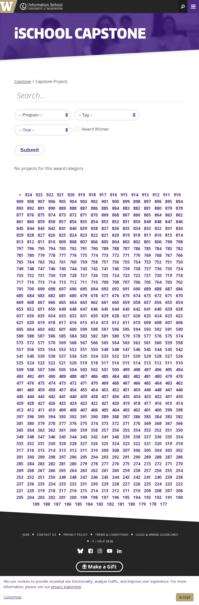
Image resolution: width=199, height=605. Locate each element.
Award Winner (95, 129)
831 (169, 227)
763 (41, 261)
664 (73, 301)
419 (126, 402)
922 (50, 194)
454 (94, 389)
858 (52, 221)
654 (179, 301)
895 (169, 200)
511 (169, 362)
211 (126, 490)
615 (84, 321)
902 (94, 200)
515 (126, 362)
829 (20, 234)
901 (105, 200)
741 (105, 268)
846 (179, 221)
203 (41, 496)
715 (41, 281)
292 (116, 456)
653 (20, 308)
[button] (182, 6)
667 (41, 301)
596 (116, 328)
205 (20, 496)
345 (63, 436)
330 (52, 442)
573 (20, 342)
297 (63, 456)
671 (169, 295)
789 (105, 247)
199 (84, 496)
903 (84, 200)
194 (137, 496)
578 (137, 335)
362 (52, 429)
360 (73, 429)
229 (105, 483)
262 (94, 469)
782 (179, 247)
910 (177, 194)
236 (31, 483)
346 (52, 436)
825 (63, 234)
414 (179, 402)
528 (158, 355)
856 (73, 221)
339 (126, 436)
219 (41, 490)
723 (126, 274)
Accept (184, 597)
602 (52, 328)
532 (116, 355)
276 (116, 463)
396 (31, 416)
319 (169, 442)
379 (41, 422)
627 (126, 315)
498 (137, 368)
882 (137, 207)
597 (105, 328)
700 (31, 288)
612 (116, 321)
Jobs (26, 534)
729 (63, 274)
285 (20, 463)
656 (158, 301)
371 (126, 422)
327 (84, 442)
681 (63, 295)
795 (41, 247)
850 (137, 221)
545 (148, 348)
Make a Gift (102, 566)
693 (105, 288)
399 (169, 409)
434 (137, 395)
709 (105, 281)
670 (179, 295)
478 (179, 375)
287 (169, 456)
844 (31, 227)
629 (105, 315)
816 (158, 234)
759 (84, 261)
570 (52, 342)
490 (52, 375)
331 (41, 442)
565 (105, 342)
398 (179, 409)
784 (158, 247)
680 (73, 295)
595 (126, 328)
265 (63, 469)
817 (148, 234)
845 (20, 227)
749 (20, 268)
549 (105, 348)
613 (105, 321)
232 (73, 483)
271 (169, 463)
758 (94, 261)
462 (179, 382)
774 (94, 254)
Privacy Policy (75, 534)
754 (137, 261)
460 (31, 389)
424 (73, 402)
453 (105, 389)
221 (20, 490)
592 (158, 328)
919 (82, 194)
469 (105, 382)
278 (94, 463)
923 (39, 194)
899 (126, 200)
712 (73, 281)
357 (105, 429)
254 (179, 469)
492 (31, 375)
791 (84, 247)
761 (63, 261)
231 (84, 483)
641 (148, 308)
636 (31, 315)
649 (63, 308)
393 (63, 416)
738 (137, 268)
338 (137, 436)
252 (31, 476)
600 (73, 328)
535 (84, 355)
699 (41, 288)
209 (148, 490)
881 (148, 207)
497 (148, 368)
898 (137, 200)
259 (126, 469)
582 (94, 335)
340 (116, 436)
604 (31, 328)
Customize (13, 597)
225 (148, 483)
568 (73, 342)
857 (63, 221)
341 (105, 436)
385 (148, 416)
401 (148, 409)
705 (148, 281)
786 (137, 247)
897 (148, 200)
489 (63, 375)
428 (31, 402)
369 (148, 422)
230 (94, 483)
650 (52, 308)
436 (116, 395)
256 (158, 469)
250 (52, 476)
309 (105, 449)
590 (179, 328)
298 (52, 456)
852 (116, 221)
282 (52, 463)
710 (94, 281)
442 (52, 395)
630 (94, 315)
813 (20, 241)
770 (137, 254)
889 (63, 207)
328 (73, 442)
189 (36, 503)
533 (105, 355)
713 (63, 281)
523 (41, 362)
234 (52, 483)
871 (84, 214)
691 (126, 288)
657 (148, 301)
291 (126, 456)
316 (31, 449)
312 (73, 449)
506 (52, 368)
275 (126, 463)
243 (126, 476)
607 (169, 321)
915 (124, 194)
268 (31, 469)
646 (94, 308)
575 (169, 335)
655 (169, 301)
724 (116, 274)
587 (41, 335)
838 (94, 227)
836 (116, 227)
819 (126, 234)
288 (158, 456)
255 (169, 469)
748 (31, 268)
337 (148, 436)
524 (31, 362)
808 (73, 241)
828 (31, 234)
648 (73, 308)
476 (31, 382)
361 (63, 429)
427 (41, 402)
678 (94, 295)
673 (148, 295)
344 (73, 436)
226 (137, 483)
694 (94, 288)
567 (84, 342)
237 (20, 483)
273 (148, 463)
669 (20, 301)
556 (31, 348)
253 (20, 476)
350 (179, 429)
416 (158, 402)
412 (31, 409)
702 (179, 281)
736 (158, 268)
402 (137, 409)
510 (179, 362)
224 (158, 483)
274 (137, 463)
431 (169, 395)
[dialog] (99, 590)
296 (73, 456)
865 (148, 214)
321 (148, 442)
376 (73, 422)
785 (148, 247)
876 (31, 214)
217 (63, 490)
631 (84, 315)
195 (126, 496)
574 (179, 335)
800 (158, 241)
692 (116, 288)
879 (169, 207)
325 (105, 442)
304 (158, 449)
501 (105, 368)
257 (148, 469)
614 (94, 321)
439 (84, 395)
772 (116, 254)
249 (63, 476)
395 (41, 416)
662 (94, 301)
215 (84, 490)
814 (179, 234)
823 (84, 234)
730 (52, 274)
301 (20, 456)
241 (148, 476)
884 (116, 207)
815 (169, 234)
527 (169, 355)
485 (105, 375)
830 (179, 227)
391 (84, 416)
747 (41, 268)
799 (169, 241)
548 (116, 348)
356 (116, 429)
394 (52, 416)
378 (52, 422)
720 (158, 274)
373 (105, 422)
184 (89, 503)
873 (63, 214)
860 (31, 221)
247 (84, 476)
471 (84, 382)
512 (158, 362)
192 (158, 496)
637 (20, 315)
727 (84, 274)
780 (31, 254)
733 (20, 274)
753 (148, 261)
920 (71, 194)
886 (94, 207)
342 (94, 436)
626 (137, 315)
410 (52, 409)
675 (126, 295)
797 (20, 247)
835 (126, 227)
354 (137, 429)
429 (20, 402)
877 (20, 214)
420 (116, 402)
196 (116, 496)
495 (169, 368)
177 (164, 503)
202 (52, 496)
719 (169, 274)
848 (158, 221)
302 (179, 449)
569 (63, 342)
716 (31, 281)
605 (20, 328)
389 (105, 416)
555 (41, 348)
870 (94, 214)
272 (158, 463)
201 (63, 496)
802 (137, 241)
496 (158, 368)
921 (60, 194)
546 (137, 348)
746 (52, 268)
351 (169, 429)
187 (57, 503)
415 (169, 402)
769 (148, 254)
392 (73, 416)
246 (94, 476)
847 (169, 221)
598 (94, 328)
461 (20, 389)
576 (158, 335)
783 (169, 247)
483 (126, 375)
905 (63, 200)
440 (73, 395)
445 (20, 395)
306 (137, 449)
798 (179, 241)
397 (20, 416)
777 (63, 254)
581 (105, 335)
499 (126, 368)
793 (63, 247)
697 (63, 288)
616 (73, 321)
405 (105, 409)
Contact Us (46, 534)
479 (169, 375)
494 (179, 368)
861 (20, 221)
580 (116, 335)
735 (169, 268)
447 (169, 389)
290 (137, 456)
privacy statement (66, 586)
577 (148, 335)
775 (84, 254)
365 (20, 429)
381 (20, 422)
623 (169, 315)
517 (105, 362)
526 (179, 355)
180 (132, 503)
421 (105, 402)
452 (116, 389)
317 (20, 449)
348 (31, 436)
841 (63, 227)
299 (41, 456)
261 (105, 469)
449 (148, 389)
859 (41, 221)
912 (156, 194)
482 (137, 375)
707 (126, 281)
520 (73, 362)
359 (84, 429)
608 (158, 321)
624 (158, 315)
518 (94, 362)
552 (73, 348)
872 (73, 214)
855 (84, 221)
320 (158, 442)
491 (41, 375)
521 (63, 362)
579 (126, 335)
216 (73, 490)
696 (73, 288)
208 (158, 490)
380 (31, 422)
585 (63, 335)
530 (137, 355)
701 (20, 288)
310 (94, 449)
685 (20, 295)
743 (84, 268)
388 (116, 416)
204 (31, 496)
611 (126, 321)
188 (47, 503)
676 (116, 295)
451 (126, 389)
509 (20, 368)
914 (135, 194)
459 (41, 389)
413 (20, 409)
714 (52, 281)
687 (169, 288)
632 (73, 315)
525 (20, 362)
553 (63, 348)
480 (158, 375)
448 (158, 389)
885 (105, 207)
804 (116, 241)
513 (148, 362)
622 (179, 315)
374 (94, 422)
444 (31, 395)
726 (94, 274)
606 (179, 321)
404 (116, 409)
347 (41, 436)
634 (52, 315)
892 (31, 207)
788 (116, 247)
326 (94, 442)
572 (31, 342)
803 (126, 241)
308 (116, 449)
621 (20, 321)
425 (63, 402)
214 (94, 490)
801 (148, 241)
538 (52, 355)
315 (41, 449)
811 (41, 241)
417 (148, 402)
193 (148, 496)
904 (73, 200)
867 (126, 214)
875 (41, 214)
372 (116, 422)
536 (73, 355)
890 (52, 207)
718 (179, 274)
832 (158, 227)
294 (94, 456)
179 (142, 503)
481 (148, 375)
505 (63, 368)
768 (158, 254)
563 (126, 342)
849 (148, 221)
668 (31, 301)
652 (31, 308)
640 (158, 308)
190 (179, 496)
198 (94, 496)
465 (148, 382)
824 (73, 234)
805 (105, 241)
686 (179, 288)
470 (94, 382)
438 (94, 395)
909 (20, 200)
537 (63, 355)
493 (20, 375)
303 (169, 449)
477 (20, 382)
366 (179, 422)
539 (41, 355)
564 (116, 342)
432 (158, 395)
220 (31, 490)
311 (84, 449)
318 (179, 442)
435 (126, 395)
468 (116, 382)
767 (169, 254)
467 (126, 382)
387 (126, 416)
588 (31, 335)
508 (31, 368)
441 (63, 395)
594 (137, 328)
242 (137, 476)
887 (84, 207)
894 (179, 200)
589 (20, 335)
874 (52, 214)
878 (179, 207)
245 (105, 476)
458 (52, 389)
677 (105, 295)
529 (148, 355)
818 (137, 234)
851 (126, 221)
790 (94, 247)
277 (105, 463)
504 (73, 368)
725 (105, 274)
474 (52, 382)
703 (169, 281)
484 (116, 375)
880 (158, 207)
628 (116, 315)
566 (94, 342)
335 (169, 436)
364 (31, 429)
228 (116, 483)
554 (52, 348)
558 (179, 342)
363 (41, 429)
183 (100, 503)
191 (169, 496)
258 (137, 469)
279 (84, 463)
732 (31, 274)
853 (105, 221)
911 (167, 194)
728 (73, 274)
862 (179, 214)
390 (94, 416)
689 (148, 288)
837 (105, 227)
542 (179, 348)
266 (52, 469)
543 (169, 348)
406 (94, 409)
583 (84, 335)
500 (116, 368)
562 (137, 342)
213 (105, 490)
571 (41, 342)
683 (41, 295)
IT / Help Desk (102, 541)
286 (179, 456)
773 (105, 254)
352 (158, 429)
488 (73, 375)
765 (20, 261)
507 (41, 368)
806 (94, 241)
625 (148, 315)
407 (84, 409)
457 (63, 389)
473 (63, 382)
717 (20, 281)
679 (84, 295)
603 (41, 328)
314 (52, 449)
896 (158, 200)
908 (31, 200)
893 (20, 207)
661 (105, 301)
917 (103, 194)
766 (179, 254)
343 (84, 436)
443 (41, 395)
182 (110, 503)
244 (116, 476)
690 (137, 288)
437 (105, 395)
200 (73, 496)
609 (148, 321)
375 (84, 422)
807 (84, 241)
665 (63, 301)
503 (84, 368)
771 (126, 254)
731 (41, 274)
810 (52, 241)
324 (116, 442)
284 (31, 463)
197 (105, 496)
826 (52, 234)
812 (31, 241)
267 (41, 469)
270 (179, 463)
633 (63, 315)
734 (179, 268)
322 (137, 442)
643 (126, 308)
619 (41, 321)
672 (158, 295)
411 (41, 409)
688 (158, 288)
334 (179, 436)
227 (126, 483)
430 (179, 395)
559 (169, 342)
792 (73, 247)
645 (105, 308)
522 (52, 362)
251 (41, 476)
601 (63, 328)
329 (63, 442)
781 (20, 254)
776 (73, 254)
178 (153, 503)
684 (31, 295)
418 (137, 402)
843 (41, 227)
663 (84, 301)
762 (52, 261)
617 (63, 321)
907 (41, 200)
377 (63, 422)
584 (73, 335)
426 (52, 402)
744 (73, 268)
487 (84, 375)
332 (31, 442)
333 (20, 442)
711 (84, 281)
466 (137, 382)
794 (52, 247)
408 (73, 409)
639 (169, 308)
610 (137, 321)
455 (84, 389)
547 (126, 348)
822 (94, 234)
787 (126, 247)
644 (116, 308)
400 (158, 409)
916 (114, 194)
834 (137, 227)
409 (63, 409)
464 (158, 382)
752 (158, 261)
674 (137, 295)
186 (68, 503)
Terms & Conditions (111, 534)
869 (105, 214)
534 (94, 355)
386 (137, 416)
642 (137, 308)
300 (31, 456)
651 (41, 308)
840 (73, 227)
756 (116, 261)
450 (137, 389)
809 (63, 241)
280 (73, 463)
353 (148, 429)
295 (84, 456)
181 (121, 503)
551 (84, 348)
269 (20, 469)
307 (126, 449)
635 (41, 315)
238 (179, 476)
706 (137, 281)
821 (105, 234)
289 (148, 456)
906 (52, 200)
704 (158, 281)
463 (169, 382)
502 (94, 368)
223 (169, 483)
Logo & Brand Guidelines (157, 534)
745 (63, 268)
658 (137, 301)
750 (179, 261)
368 (158, 422)
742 (94, 268)
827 (41, 234)
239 (169, 476)
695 (84, 288)
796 (31, 247)
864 (158, 214)
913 (145, 194)
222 (179, 483)
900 (116, 200)
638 (179, 308)
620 (31, 321)
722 (137, 274)
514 (137, 362)
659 (126, 301)
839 (84, 227)
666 (52, 301)
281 (63, 463)
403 (126, 409)
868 (116, 214)
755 (126, 261)
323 (126, 442)
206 (179, 490)
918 (92, 194)
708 (116, 281)
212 (116, 490)
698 (52, 288)
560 (158, 342)
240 (158, 476)
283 (41, 463)
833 (148, 227)
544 (158, 348)
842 (52, 227)
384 (158, 416)
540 (31, 355)
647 (84, 308)
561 (148, 342)
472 (73, 382)
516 (116, 362)
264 (73, 469)
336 (158, 436)
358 (94, 429)
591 (169, 328)
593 (148, 328)
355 (126, 429)
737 (148, 268)
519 (84, 362)
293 (105, 456)
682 (52, 295)
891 (41, 207)
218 (52, 490)
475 (41, 382)
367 (169, 422)
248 (73, 476)
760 (73, 261)
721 (148, 274)
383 (169, 416)
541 (20, 355)
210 (137, 490)
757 (105, 261)
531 (126, 355)
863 (169, 214)
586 (52, 335)
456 (73, 389)
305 (148, 449)
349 (20, 436)
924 (29, 194)
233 (63, 483)
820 (116, 234)
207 (169, 490)
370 (137, 422)
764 (31, 261)
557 (20, 348)
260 (116, 469)
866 (137, 214)
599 (84, 328)
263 (84, 469)
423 (84, 402)
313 (63, 449)
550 (94, 348)
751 (169, 261)
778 (52, 254)
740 (116, 268)
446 (179, 389)
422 (94, 402)
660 (116, 301)
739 (126, 268)
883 (126, 207)
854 (94, 221)
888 (73, 207)
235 (41, 483)
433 (148, 395)
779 (41, 254)
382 (179, 416)
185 (79, 503)
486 (94, 375)
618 (52, 321)
